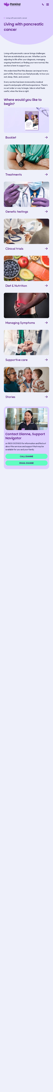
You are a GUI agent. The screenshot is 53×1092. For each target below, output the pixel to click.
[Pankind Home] (12, 4)
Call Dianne (26, 456)
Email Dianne (26, 463)
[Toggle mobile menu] (47, 4)
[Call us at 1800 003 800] (43, 4)
